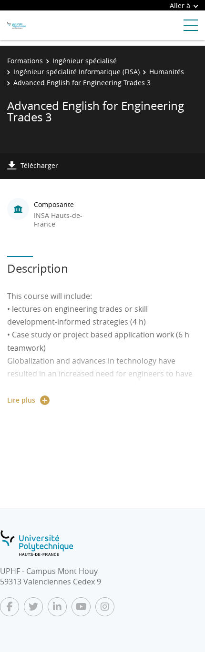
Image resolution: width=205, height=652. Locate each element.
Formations (25, 60)
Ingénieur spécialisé (84, 60)
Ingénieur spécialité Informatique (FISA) (76, 71)
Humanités (166, 71)
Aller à (180, 5)
